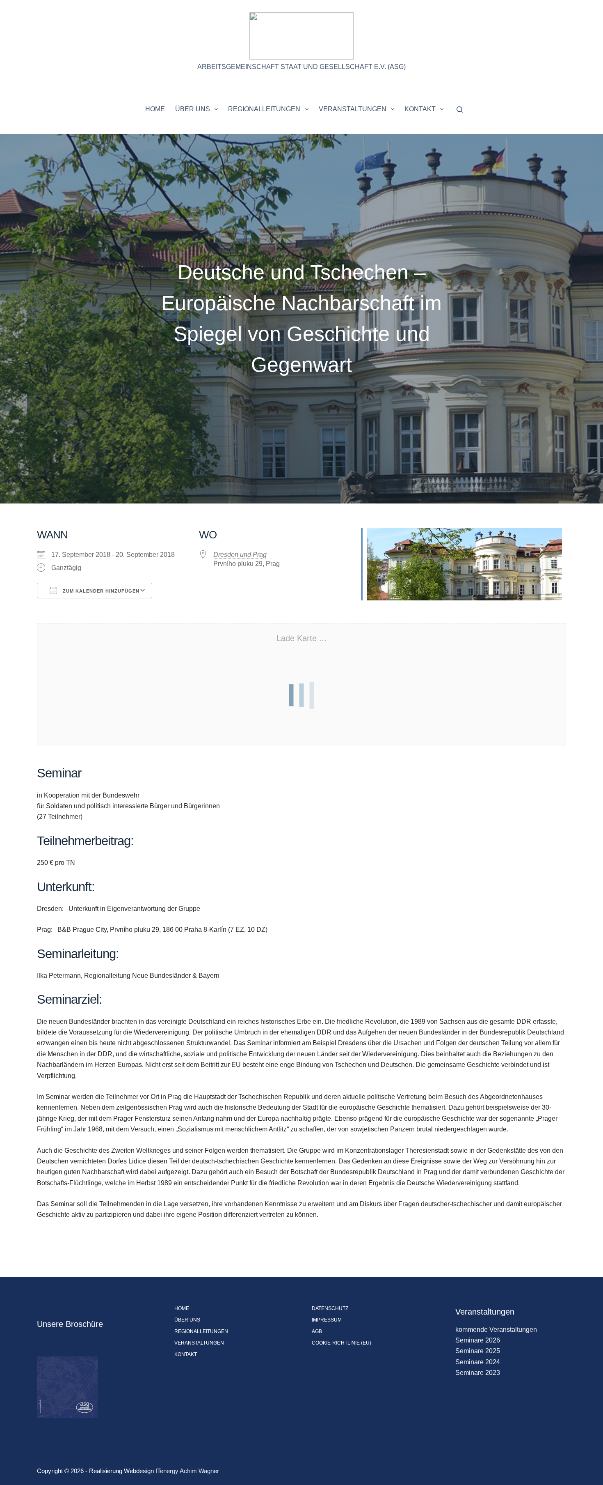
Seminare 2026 (477, 1340)
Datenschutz (330, 1308)
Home (155, 109)
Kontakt (420, 109)
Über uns (192, 109)
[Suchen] (460, 109)
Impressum (327, 1320)
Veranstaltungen (352, 109)
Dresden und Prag (240, 554)
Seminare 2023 (477, 1372)
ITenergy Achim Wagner (187, 1470)
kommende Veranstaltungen (496, 1329)
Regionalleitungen (264, 109)
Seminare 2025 (477, 1350)
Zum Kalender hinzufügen (100, 590)
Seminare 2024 (477, 1362)
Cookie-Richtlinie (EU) (341, 1343)
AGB (317, 1331)
